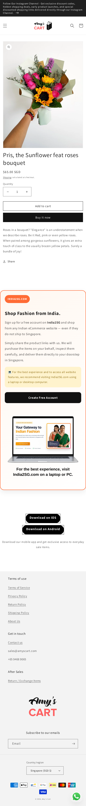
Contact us (15, 642)
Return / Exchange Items (24, 681)
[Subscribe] (73, 743)
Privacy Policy (17, 596)
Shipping (7, 177)
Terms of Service (19, 587)
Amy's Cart (46, 799)
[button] (5, 25)
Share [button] (11, 261)
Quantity (8, 184)
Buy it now (43, 217)
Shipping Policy (18, 613)
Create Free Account (43, 398)
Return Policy (17, 604)
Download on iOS (43, 518)
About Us (14, 621)
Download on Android (43, 529)
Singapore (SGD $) (41, 770)
